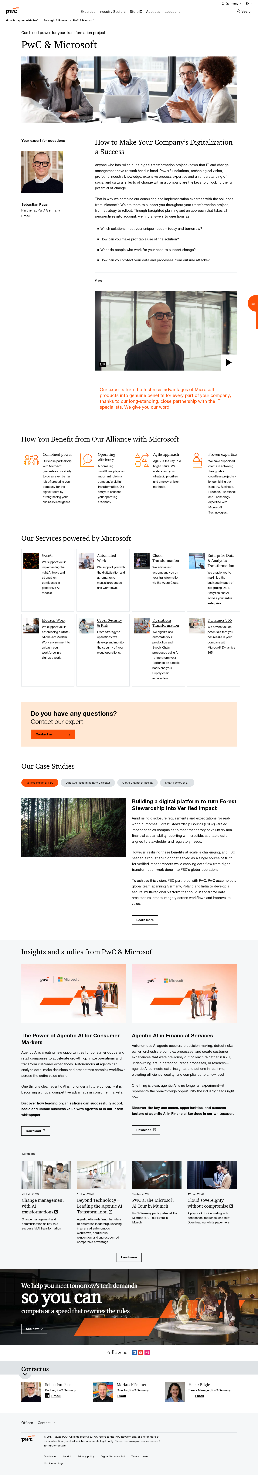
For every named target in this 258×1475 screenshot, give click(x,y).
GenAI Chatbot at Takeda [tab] (137, 782)
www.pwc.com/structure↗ (145, 1441)
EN (248, 3)
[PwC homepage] (12, 9)
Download (33, 1131)
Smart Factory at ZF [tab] (177, 782)
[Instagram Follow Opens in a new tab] (147, 1353)
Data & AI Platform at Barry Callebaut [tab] (88, 782)
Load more (129, 1257)
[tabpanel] (129, 861)
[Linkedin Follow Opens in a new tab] (134, 1353)
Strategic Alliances (56, 20)
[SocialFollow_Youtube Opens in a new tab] (140, 1353)
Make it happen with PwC (22, 20)
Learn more (145, 920)
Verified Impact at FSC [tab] (39, 782)
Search (246, 11)
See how (32, 1329)
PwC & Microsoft (83, 20)
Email (26, 216)
